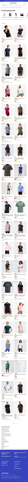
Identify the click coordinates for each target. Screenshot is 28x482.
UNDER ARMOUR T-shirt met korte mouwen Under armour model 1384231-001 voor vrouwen (7, 316)
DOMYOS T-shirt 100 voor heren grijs (7, 196)
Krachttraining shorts (10, 17)
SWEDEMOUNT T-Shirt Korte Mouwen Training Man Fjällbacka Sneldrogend (7, 415)
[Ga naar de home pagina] (13, 3)
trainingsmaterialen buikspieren (5, 431)
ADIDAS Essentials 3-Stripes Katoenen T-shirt (7, 158)
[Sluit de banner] (26, 0)
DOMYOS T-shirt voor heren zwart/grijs (20, 394)
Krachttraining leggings (16, 17)
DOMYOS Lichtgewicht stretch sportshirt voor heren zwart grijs (19, 158)
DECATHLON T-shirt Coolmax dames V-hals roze (20, 316)
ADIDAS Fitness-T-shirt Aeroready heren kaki (7, 177)
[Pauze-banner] (24, 0)
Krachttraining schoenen (4, 428)
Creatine (2, 445)
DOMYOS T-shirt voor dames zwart (19, 39)
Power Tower (3, 432)
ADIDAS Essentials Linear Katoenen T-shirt (7, 274)
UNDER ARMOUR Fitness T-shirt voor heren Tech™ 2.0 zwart (19, 77)
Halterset (2, 448)
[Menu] (2, 3)
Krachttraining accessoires (5, 430)
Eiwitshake (2, 444)
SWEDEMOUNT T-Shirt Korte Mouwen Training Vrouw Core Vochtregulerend (7, 78)
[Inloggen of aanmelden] (24, 3)
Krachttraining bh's (21, 17)
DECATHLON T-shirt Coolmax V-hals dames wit (19, 99)
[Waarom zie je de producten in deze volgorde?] (1, 23)
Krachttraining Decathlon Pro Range (6, 433)
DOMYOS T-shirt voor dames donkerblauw (6, 354)
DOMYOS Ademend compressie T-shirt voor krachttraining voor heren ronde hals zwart (20, 58)
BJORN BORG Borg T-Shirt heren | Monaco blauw (19, 177)
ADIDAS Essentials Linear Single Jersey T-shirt (7, 295)
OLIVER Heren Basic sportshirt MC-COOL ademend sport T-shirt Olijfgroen (20, 215)
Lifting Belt (2, 443)
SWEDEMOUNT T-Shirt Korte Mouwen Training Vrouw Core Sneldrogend (19, 295)
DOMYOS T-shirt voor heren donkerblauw (6, 58)
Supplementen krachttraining (5, 429)
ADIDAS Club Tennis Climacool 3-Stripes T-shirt (8, 395)
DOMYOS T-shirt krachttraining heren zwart (19, 415)
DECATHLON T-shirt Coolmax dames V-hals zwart (7, 39)
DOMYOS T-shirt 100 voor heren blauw (20, 196)
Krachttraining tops (4, 17)
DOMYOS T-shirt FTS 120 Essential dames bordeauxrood (7, 118)
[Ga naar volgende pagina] (17, 423)
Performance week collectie (5, 446)
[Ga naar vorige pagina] (11, 423)
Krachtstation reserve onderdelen (5, 434)
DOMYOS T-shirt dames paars (6, 98)
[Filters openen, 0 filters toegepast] (2, 21)
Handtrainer (3, 447)
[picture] (7, 31)
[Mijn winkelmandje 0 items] (26, 3)
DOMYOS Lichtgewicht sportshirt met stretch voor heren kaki (20, 118)
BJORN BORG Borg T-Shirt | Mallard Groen (7, 374)
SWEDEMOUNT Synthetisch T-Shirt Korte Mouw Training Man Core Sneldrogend (7, 215)
